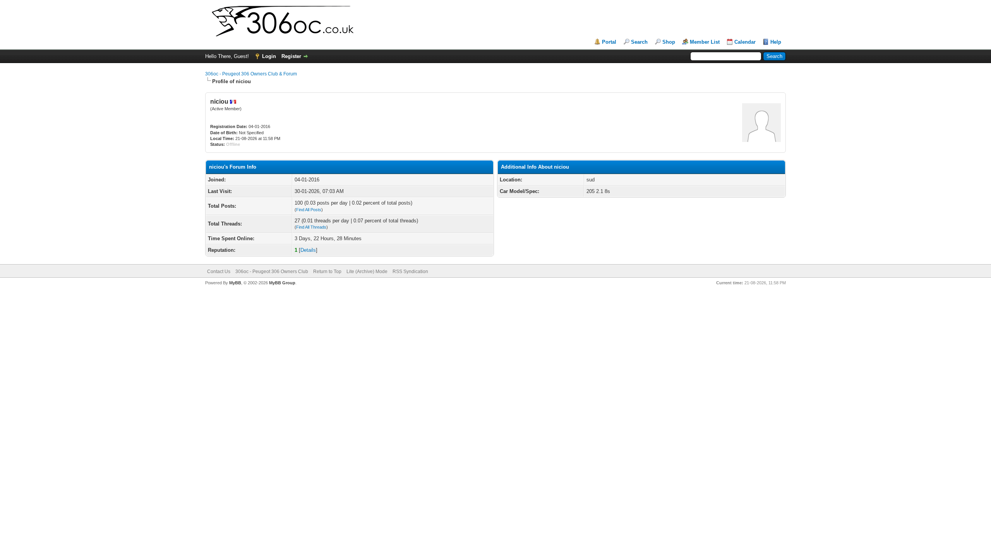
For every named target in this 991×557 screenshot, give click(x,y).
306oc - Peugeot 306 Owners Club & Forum (251, 74)
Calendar (745, 42)
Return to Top (327, 271)
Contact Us (218, 271)
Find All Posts (308, 209)
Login (269, 56)
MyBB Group (282, 282)
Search (639, 42)
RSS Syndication (410, 271)
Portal (609, 42)
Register (291, 56)
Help (775, 42)
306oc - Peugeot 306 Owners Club (271, 271)
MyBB (235, 282)
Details (308, 250)
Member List (705, 42)
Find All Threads (311, 227)
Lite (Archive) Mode (366, 271)
